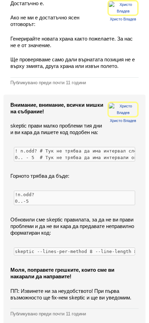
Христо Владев (123, 19)
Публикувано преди (48, 82)
